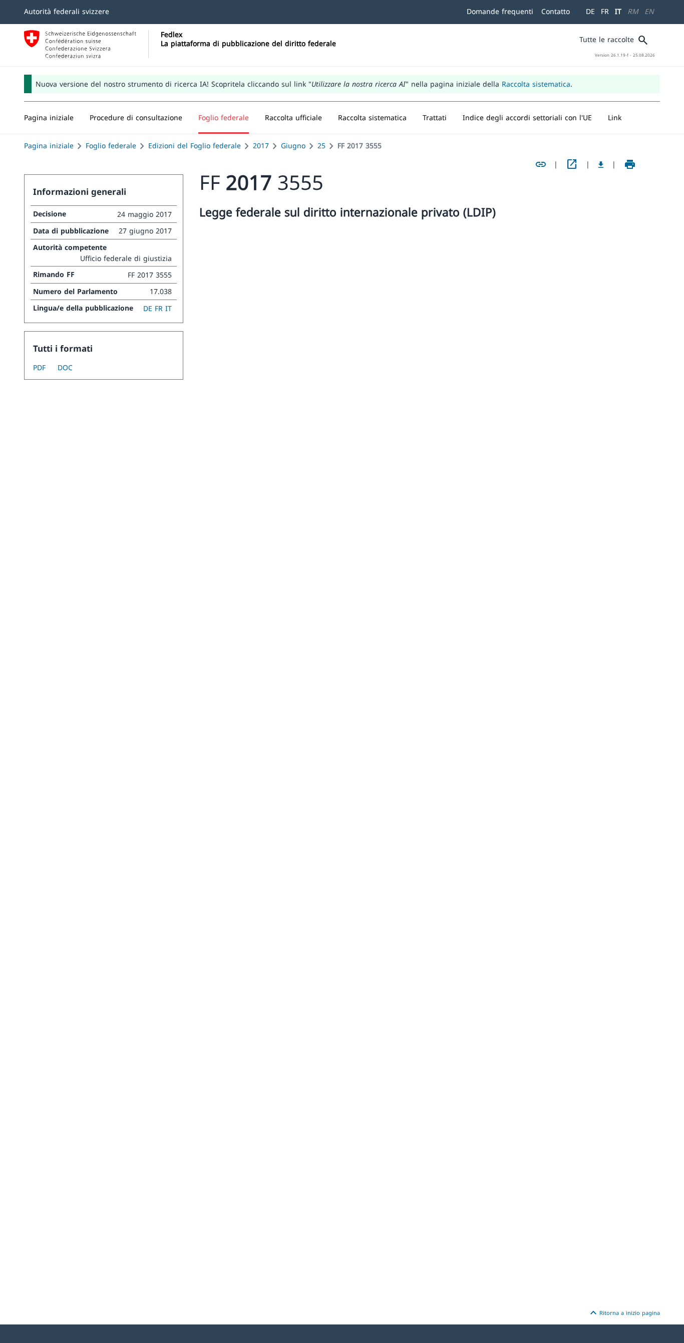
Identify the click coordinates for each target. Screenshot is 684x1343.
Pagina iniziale (49, 145)
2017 (261, 145)
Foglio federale (111, 145)
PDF (39, 367)
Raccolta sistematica (536, 84)
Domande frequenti (500, 11)
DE (590, 11)
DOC (65, 367)
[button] (136, 118)
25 (321, 145)
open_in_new (572, 164)
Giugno (293, 145)
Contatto (555, 11)
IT (618, 11)
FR (605, 11)
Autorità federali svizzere (66, 11)
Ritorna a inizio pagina (623, 1313)
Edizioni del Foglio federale (194, 145)
